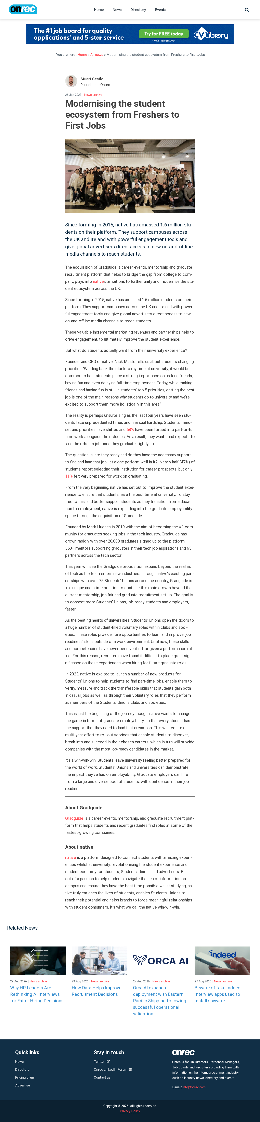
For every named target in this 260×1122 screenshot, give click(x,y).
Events (160, 10)
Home (99, 10)
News (117, 10)
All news (96, 55)
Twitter (100, 1062)
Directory (138, 10)
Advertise (22, 1085)
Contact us (102, 1077)
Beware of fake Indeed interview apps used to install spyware (217, 994)
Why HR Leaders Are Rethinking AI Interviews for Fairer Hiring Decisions (37, 994)
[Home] (23, 11)
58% (130, 429)
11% (69, 476)
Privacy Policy (130, 1111)
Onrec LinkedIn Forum (111, 1069)
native (98, 281)
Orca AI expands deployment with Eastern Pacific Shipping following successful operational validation (159, 1000)
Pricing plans (25, 1077)
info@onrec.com (194, 1087)
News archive (93, 95)
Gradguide (74, 818)
